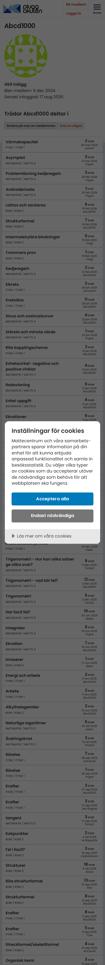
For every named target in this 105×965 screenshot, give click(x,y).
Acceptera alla (52, 499)
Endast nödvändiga (52, 515)
